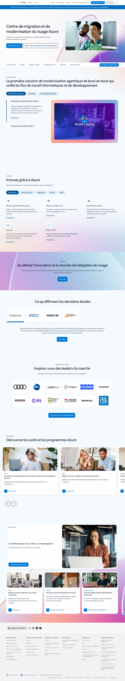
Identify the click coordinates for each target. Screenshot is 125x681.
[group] (88, 470)
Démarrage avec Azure (98, 2)
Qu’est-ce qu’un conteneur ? (107, 663)
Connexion (110, 2)
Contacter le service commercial (80, 2)
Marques (89, 677)
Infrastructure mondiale (12, 646)
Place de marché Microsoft (68, 644)
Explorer (30, 2)
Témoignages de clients (11, 659)
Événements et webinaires (88, 652)
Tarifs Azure (29, 643)
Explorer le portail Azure (18, 628)
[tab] (16, 93)
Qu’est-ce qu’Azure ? (11, 640)
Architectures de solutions (51, 647)
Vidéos (84, 659)
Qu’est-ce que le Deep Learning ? (109, 652)
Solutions (47, 640)
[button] (84, 121)
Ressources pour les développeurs (90, 646)
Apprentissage (60, 2)
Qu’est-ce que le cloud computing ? (106, 641)
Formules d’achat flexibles (32, 649)
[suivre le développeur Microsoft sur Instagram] (33, 628)
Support (68, 2)
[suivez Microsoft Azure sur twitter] (30, 628)
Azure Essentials (10, 656)
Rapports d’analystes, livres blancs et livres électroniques (90, 655)
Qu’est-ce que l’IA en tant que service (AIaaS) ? (108, 655)
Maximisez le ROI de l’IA (31, 655)
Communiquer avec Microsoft (54, 677)
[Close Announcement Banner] (116, 7)
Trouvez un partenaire (67, 647)
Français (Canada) (13, 675)
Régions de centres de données (13, 649)
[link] (11, 65)
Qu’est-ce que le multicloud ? (108, 644)
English (53, 2)
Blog (83, 643)
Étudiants (84, 649)
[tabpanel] (62, 129)
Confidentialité (67, 677)
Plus (35, 2)
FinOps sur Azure (30, 652)
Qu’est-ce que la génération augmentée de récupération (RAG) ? (107, 668)
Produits (28, 640)
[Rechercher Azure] (116, 2)
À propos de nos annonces (99, 677)
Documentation (86, 640)
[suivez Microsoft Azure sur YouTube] (40, 628)
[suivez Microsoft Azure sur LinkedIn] (37, 628)
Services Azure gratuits (31, 646)
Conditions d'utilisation (78, 677)
